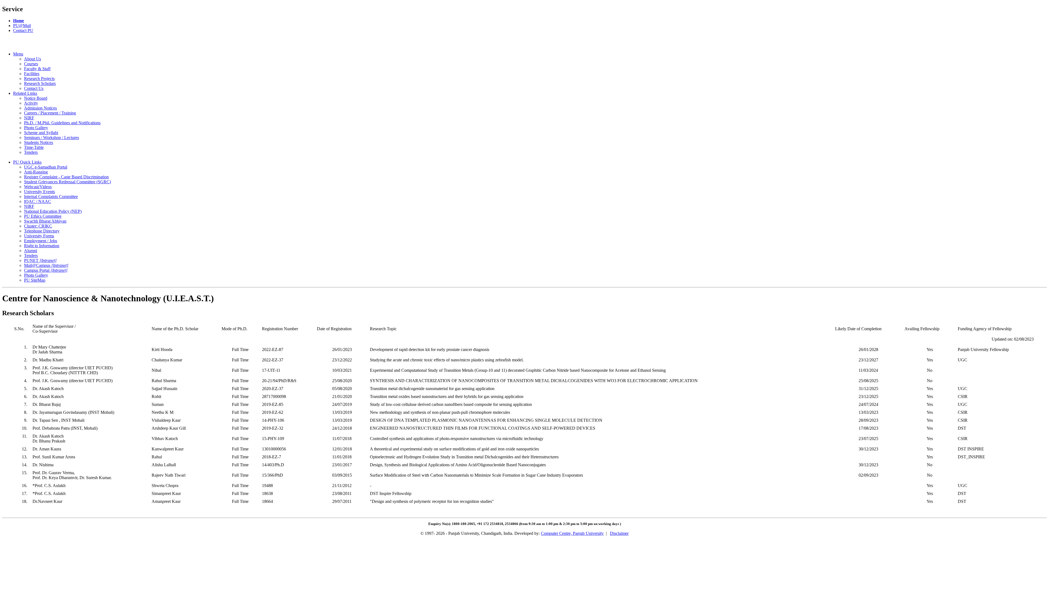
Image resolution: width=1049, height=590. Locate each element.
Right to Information (41, 245)
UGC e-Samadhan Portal (45, 167)
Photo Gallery (36, 127)
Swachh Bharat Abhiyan (45, 221)
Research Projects (39, 78)
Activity (31, 103)
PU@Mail (22, 25)
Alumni (30, 250)
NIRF (29, 118)
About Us (32, 59)
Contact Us (33, 88)
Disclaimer (619, 533)
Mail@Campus (46, 265)
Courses (31, 63)
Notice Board (35, 98)
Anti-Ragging (36, 172)
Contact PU (23, 30)
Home (18, 20)
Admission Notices (40, 108)
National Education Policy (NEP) (53, 211)
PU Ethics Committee (42, 216)
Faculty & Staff (37, 68)
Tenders (31, 152)
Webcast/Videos (38, 186)
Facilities (31, 73)
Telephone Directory (42, 231)
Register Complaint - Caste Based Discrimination (66, 177)
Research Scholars (40, 83)
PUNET (40, 260)
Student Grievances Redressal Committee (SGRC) (67, 181)
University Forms (39, 236)
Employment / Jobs (40, 240)
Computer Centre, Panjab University (572, 533)
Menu (18, 54)
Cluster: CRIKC (38, 226)
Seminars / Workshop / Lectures (51, 137)
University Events (39, 191)
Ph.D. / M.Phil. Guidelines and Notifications (62, 122)
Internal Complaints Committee (51, 196)
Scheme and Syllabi (41, 132)
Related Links (25, 93)
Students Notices (38, 142)
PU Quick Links (27, 162)
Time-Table (34, 147)
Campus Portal (45, 270)
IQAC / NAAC (37, 201)
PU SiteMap (34, 280)
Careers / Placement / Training (50, 113)
